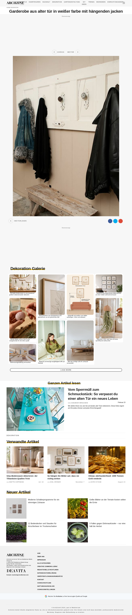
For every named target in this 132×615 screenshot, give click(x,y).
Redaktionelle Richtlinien (47, 569)
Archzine (16, 3)
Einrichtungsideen (115, 2)
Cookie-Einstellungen (46, 589)
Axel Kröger (55, 482)
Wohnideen (101, 2)
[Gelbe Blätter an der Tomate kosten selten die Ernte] (78, 508)
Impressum (41, 560)
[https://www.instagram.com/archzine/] (108, 562)
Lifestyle (23, 2)
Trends (91, 2)
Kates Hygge (96, 482)
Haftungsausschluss (46, 586)
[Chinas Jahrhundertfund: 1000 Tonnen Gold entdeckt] (106, 459)
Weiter (71, 52)
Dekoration (57, 2)
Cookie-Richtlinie (44, 583)
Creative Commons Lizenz (47, 566)
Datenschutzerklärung (47, 573)
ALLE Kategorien (44, 563)
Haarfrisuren (34, 2)
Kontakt (40, 579)
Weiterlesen (20, 221)
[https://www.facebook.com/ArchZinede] (105, 562)
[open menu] (123, 3)
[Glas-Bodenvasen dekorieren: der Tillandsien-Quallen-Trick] (25, 459)
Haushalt (46, 2)
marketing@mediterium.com (20, 575)
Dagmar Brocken (79, 403)
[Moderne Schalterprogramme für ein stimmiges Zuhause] (16, 508)
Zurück (60, 52)
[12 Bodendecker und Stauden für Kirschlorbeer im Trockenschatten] (16, 532)
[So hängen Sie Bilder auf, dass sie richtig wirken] (65, 459)
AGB (38, 553)
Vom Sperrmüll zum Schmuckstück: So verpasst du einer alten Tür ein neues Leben (93, 394)
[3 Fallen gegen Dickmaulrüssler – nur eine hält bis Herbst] (78, 532)
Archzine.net (17, 555)
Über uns (40, 556)
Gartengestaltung (72, 2)
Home (8, 7)
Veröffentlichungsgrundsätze (50, 576)
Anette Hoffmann (16, 482)
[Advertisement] (66, 31)
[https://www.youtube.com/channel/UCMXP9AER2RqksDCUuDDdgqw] (115, 562)
